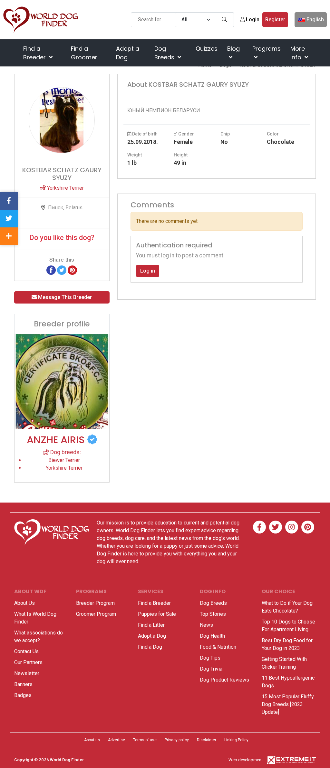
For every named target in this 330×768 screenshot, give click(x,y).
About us (92, 740)
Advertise (116, 740)
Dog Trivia (211, 669)
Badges (23, 695)
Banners (23, 684)
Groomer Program (96, 614)
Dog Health (212, 636)
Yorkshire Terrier (65, 188)
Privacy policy (177, 740)
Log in (147, 271)
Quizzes (207, 49)
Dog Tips (210, 658)
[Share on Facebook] (51, 270)
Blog (233, 49)
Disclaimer (206, 740)
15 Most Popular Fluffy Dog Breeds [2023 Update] (288, 704)
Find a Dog (150, 647)
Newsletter (26, 673)
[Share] (9, 236)
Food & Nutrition (218, 647)
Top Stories (213, 614)
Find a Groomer (84, 53)
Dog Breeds (165, 53)
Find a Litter (151, 625)
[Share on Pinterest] (72, 270)
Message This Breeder (64, 297)
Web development (245, 759)
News (206, 625)
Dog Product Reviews (224, 680)
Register (275, 19)
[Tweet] (61, 270)
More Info (297, 53)
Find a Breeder (35, 53)
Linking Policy (236, 740)
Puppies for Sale (157, 614)
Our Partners (28, 662)
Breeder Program (95, 603)
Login (252, 19)
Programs (266, 49)
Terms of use (145, 740)
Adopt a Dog (127, 53)
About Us (24, 603)
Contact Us (26, 651)
